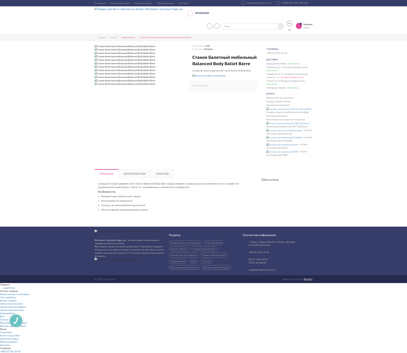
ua (289, 30)
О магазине (100, 3)
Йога (193, 261)
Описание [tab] (106, 173)
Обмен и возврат (165, 3)
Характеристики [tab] (134, 173)
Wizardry (308, 279)
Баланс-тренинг (179, 248)
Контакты (183, 3)
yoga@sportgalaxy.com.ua (258, 3)
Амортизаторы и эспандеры (185, 242)
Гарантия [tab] (162, 173)
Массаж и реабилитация (216, 267)
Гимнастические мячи (204, 248)
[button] (209, 75)
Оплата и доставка (120, 3)
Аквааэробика (178, 261)
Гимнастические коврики (184, 255)
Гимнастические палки (214, 255)
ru (289, 23)
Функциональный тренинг (184, 267)
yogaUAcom (8, 287)
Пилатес (206, 261)
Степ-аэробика (213, 242)
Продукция (202, 13)
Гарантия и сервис (143, 3)
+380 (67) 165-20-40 (294, 2)
